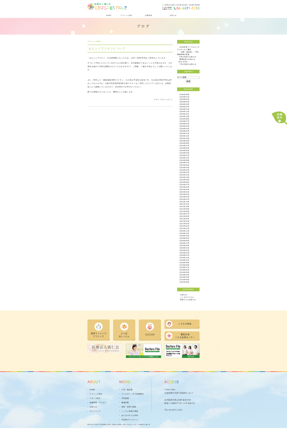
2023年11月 (184, 158)
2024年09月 (184, 141)
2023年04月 (184, 167)
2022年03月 (184, 194)
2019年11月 (184, 260)
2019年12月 (184, 258)
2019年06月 (184, 270)
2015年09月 (184, 279)
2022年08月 (184, 182)
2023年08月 (184, 160)
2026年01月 (184, 109)
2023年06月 (184, 165)
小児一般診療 (127, 390)
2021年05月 (184, 219)
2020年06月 (184, 245)
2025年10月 (184, 116)
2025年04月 (184, 126)
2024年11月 (184, 136)
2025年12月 (184, 111)
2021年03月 (184, 224)
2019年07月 (184, 267)
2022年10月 (184, 177)
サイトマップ (95, 411)
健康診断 (125, 402)
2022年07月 (184, 184)
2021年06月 (184, 216)
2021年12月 (184, 202)
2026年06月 (184, 99)
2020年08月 (184, 241)
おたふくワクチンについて (107, 48)
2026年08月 (184, 94)
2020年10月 (184, 236)
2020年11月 (184, 233)
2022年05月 (184, 189)
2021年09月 (184, 209)
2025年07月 (184, 121)
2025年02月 (184, 131)
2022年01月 (184, 199)
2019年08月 (184, 265)
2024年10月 (184, 138)
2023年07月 (184, 163)
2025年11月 (184, 114)
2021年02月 (184, 226)
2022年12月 (184, 175)
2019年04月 (184, 275)
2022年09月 (184, 180)
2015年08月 (184, 282)
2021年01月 (184, 228)
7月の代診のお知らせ (187, 64)
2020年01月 (184, 255)
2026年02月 (184, 107)
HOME (108, 15)
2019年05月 (184, 272)
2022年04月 (184, 192)
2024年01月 (184, 155)
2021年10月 (184, 206)
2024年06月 (184, 148)
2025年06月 (184, 124)
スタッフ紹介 (95, 398)
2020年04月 (184, 248)
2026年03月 (184, 104)
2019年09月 (184, 262)
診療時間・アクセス (97, 402)
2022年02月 (184, 197)
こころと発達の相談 (129, 411)
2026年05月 (184, 102)
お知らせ (173, 15)
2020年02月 (184, 253)
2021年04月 (184, 221)
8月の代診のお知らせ (187, 57)
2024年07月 (184, 146)
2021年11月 (184, 204)
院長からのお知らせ (188, 300)
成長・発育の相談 (128, 407)
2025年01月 (184, 133)
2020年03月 (184, 250)
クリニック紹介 (95, 394)
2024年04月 (184, 150)
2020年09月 (184, 238)
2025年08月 (184, 119)
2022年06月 (184, 187)
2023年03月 (184, 170)
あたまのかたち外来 (129, 415)
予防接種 (125, 398)
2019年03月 (184, 277)
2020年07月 (184, 243)
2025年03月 (184, 128)
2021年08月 (184, 211)
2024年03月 (184, 153)
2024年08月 (184, 143)
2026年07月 (184, 97)
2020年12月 (184, 231)
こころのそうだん (187, 297)
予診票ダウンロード (129, 420)
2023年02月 (184, 172)
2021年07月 (184, 214)
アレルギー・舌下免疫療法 (132, 394)
